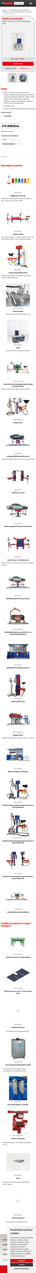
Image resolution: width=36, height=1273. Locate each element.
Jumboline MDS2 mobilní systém (18, 456)
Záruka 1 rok (4, 156)
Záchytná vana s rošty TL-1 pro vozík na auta (18, 992)
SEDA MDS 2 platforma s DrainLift (18, 599)
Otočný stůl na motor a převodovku (18, 957)
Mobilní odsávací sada (18, 196)
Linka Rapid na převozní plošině (18, 912)
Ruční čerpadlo (18, 311)
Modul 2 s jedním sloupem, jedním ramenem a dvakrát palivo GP (18, 842)
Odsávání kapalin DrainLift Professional (18, 526)
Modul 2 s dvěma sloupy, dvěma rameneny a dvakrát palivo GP (18, 877)
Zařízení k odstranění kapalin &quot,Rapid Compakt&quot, (18, 385)
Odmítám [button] (22, 1264)
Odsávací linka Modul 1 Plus (18, 273)
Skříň (18, 348)
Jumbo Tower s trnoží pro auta (18, 560)
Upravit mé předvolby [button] (22, 1268)
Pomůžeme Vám (24, 68)
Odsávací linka (18, 234)
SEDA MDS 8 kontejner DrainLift (18, 668)
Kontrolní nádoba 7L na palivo (18, 1105)
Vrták (18, 1178)
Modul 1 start (18, 423)
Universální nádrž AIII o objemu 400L (18, 1065)
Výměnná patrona (18, 1027)
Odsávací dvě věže (18, 493)
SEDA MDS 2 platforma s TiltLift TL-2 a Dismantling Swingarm (18, 633)
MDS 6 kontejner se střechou (18, 772)
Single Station (18, 735)
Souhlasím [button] (21, 1261)
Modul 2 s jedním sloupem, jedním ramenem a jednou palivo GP (18, 806)
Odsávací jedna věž (18, 701)
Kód (2, 131)
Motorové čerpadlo (18, 1138)
